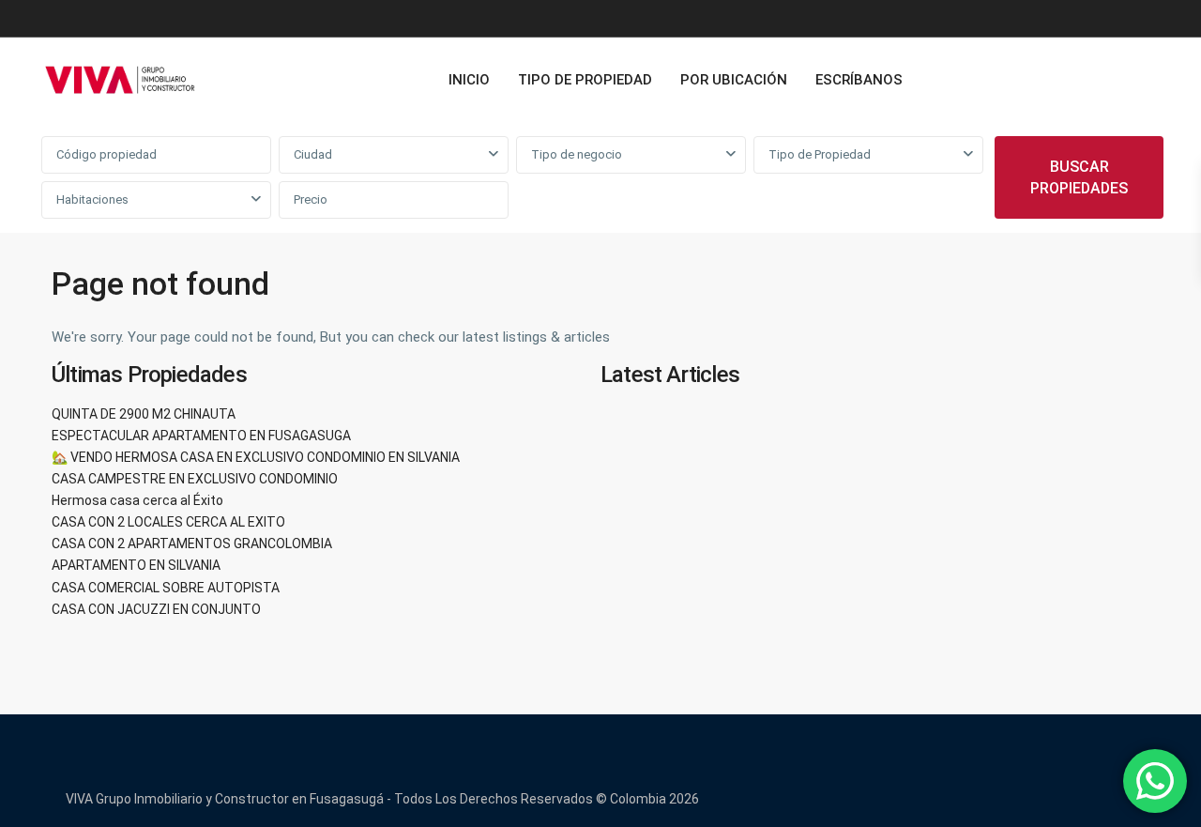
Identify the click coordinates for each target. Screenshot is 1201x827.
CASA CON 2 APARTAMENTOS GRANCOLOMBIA (192, 543)
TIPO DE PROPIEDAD (585, 79)
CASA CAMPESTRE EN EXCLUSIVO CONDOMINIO (195, 478)
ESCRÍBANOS (859, 79)
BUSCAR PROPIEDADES (1079, 177)
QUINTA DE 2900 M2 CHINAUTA (144, 413)
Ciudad (313, 154)
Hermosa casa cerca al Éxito (137, 500)
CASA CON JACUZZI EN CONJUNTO (156, 609)
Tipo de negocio (576, 154)
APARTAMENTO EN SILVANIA (136, 565)
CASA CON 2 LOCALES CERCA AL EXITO (168, 521)
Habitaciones (92, 199)
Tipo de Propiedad (819, 154)
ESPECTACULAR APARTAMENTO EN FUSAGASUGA (201, 435)
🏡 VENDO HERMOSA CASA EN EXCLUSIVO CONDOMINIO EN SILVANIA (256, 457)
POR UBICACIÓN (733, 79)
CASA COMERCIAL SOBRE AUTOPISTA (166, 587)
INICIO (469, 79)
